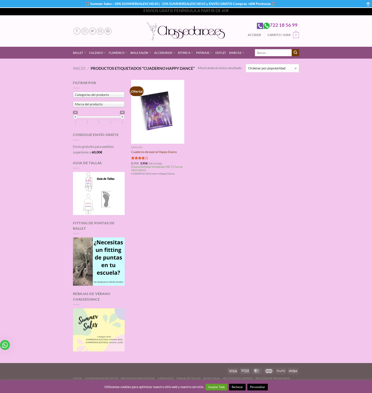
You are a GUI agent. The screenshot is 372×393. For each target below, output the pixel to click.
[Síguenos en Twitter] (92, 31)
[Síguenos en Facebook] (77, 31)
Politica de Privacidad (273, 378)
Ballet (78, 53)
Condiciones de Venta (101, 378)
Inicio (79, 68)
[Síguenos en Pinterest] (108, 31)
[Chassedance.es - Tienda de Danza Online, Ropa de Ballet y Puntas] (186, 31)
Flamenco (116, 53)
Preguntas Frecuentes (138, 378)
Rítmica (184, 53)
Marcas (235, 53)
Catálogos (165, 378)
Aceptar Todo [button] (216, 387)
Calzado (96, 53)
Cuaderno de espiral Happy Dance (154, 152)
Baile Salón (139, 53)
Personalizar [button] (257, 387)
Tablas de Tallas (188, 378)
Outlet (220, 53)
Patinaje (202, 53)
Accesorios (163, 53)
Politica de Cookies (238, 378)
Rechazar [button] (237, 387)
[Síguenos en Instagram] (84, 31)
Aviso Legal (211, 378)
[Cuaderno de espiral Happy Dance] (157, 112)
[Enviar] (295, 52)
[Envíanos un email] (100, 31)
